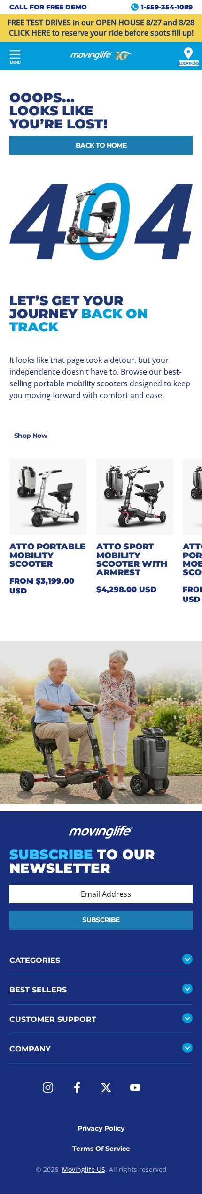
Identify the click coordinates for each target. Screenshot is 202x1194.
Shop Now (30, 435)
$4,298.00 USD (126, 589)
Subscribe (100, 920)
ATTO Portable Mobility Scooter (47, 555)
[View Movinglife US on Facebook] (77, 1087)
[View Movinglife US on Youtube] (135, 1087)
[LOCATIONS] (188, 53)
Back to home (101, 145)
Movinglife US (83, 1169)
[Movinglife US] (101, 56)
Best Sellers (38, 989)
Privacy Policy (101, 1128)
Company (30, 1048)
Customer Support (52, 1019)
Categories (34, 960)
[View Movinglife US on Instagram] (48, 1087)
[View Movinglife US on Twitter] (106, 1087)
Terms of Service (101, 1148)
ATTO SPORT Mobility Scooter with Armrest (131, 559)
